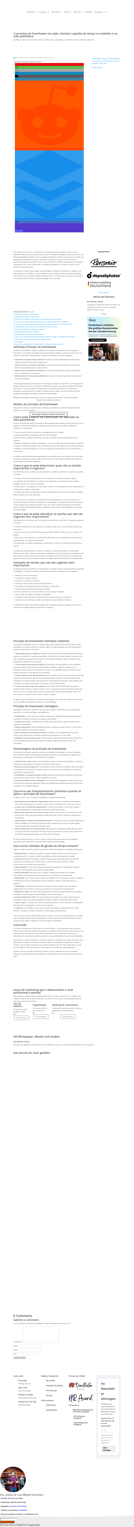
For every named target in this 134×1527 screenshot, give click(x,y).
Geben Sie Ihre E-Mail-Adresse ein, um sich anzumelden (108, 1422)
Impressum (51, 1405)
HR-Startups (51, 1390)
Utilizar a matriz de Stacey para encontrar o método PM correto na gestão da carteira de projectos (59, 1128)
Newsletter (88, 12)
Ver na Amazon (21, 1018)
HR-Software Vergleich (79, 1417)
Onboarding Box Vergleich (80, 1423)
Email (15, 1350)
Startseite (22, 1380)
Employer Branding (54, 1385)
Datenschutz (51, 1410)
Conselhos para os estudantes (53, 40)
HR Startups (55, 12)
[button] (16, 65)
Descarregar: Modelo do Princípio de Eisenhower (48, 414)
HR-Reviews (30, 12)
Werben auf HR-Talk (27, 1401)
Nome (15, 1346)
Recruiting (50, 1380)
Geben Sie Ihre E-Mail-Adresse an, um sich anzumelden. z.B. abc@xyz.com (107, 1438)
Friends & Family (25, 1394)
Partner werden (104, 293)
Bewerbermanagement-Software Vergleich (83, 1410)
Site (14, 1354)
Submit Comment (19, 1358)
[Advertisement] (48, 296)
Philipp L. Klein (20, 40)
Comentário (18, 1342)
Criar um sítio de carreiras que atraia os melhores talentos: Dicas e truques (48, 1212)
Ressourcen (43, 12)
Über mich (76, 12)
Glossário (83, 40)
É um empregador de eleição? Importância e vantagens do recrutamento (47, 1296)
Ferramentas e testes (71, 40)
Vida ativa (90, 40)
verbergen (31, 312)
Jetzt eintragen (107, 1449)
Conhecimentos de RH (34, 40)
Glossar (49, 1395)
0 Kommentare (97, 67)
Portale (66, 12)
